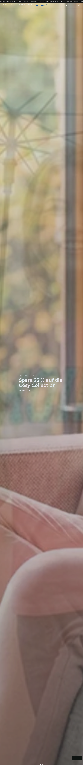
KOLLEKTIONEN (21, 4)
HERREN (12, 4)
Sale (12, 7)
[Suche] (76, 6)
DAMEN (5, 4)
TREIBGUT (17, 7)
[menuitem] (6, 4)
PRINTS (6, 7)
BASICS (30, 4)
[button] (77, 758)
